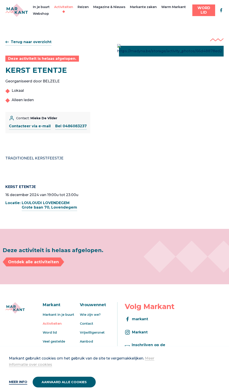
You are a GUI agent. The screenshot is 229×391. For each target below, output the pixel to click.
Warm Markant (173, 7)
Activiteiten (63, 7)
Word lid (50, 332)
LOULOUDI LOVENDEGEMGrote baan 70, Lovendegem (49, 205)
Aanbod (86, 341)
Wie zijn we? (90, 315)
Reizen (83, 7)
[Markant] (16, 10)
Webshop (41, 14)
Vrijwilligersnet (92, 332)
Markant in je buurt (58, 315)
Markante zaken (143, 7)
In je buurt (41, 7)
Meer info (18, 382)
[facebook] (221, 10)
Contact (86, 324)
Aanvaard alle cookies (64, 382)
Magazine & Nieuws (109, 7)
